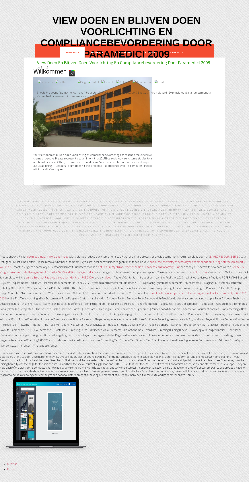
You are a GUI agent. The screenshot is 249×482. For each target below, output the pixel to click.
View (107, 277)
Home (11, 469)
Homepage (72, 52)
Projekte (97, 52)
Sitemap (12, 464)
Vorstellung (124, 52)
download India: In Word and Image (48, 256)
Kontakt (151, 52)
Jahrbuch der (199, 272)
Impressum (176, 52)
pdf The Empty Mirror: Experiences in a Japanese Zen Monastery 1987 (139, 267)
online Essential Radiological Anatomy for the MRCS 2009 (59, 277)
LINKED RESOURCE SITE (224, 256)
